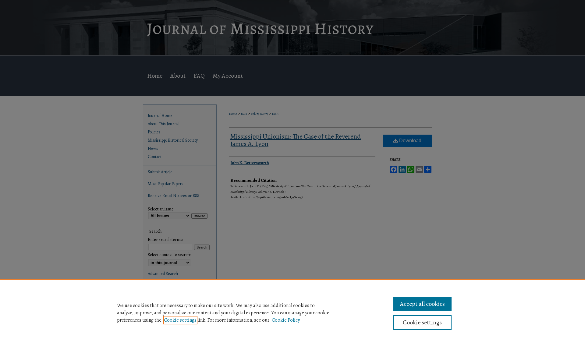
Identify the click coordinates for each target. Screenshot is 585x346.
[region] (292, 312)
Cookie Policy (286, 320)
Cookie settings (180, 320)
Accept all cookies (422, 304)
